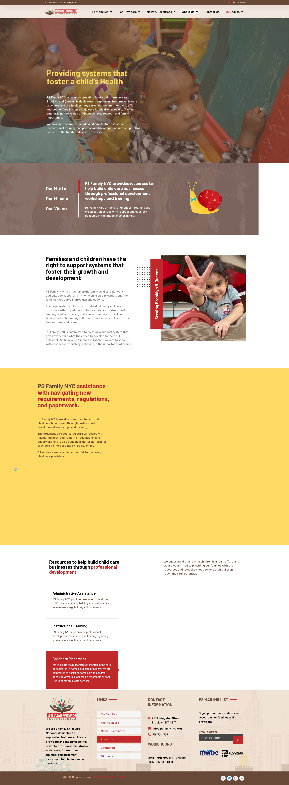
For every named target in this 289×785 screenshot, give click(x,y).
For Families (100, 12)
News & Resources (159, 12)
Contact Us (212, 12)
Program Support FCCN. (109, 777)
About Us (188, 12)
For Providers (128, 12)
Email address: (209, 732)
